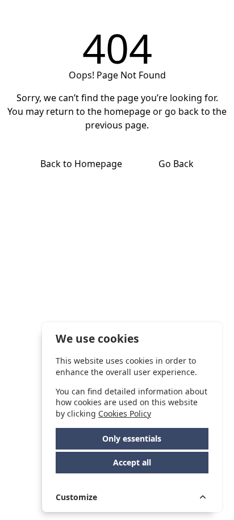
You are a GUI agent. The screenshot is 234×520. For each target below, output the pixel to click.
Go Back (176, 163)
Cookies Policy (124, 413)
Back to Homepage (81, 163)
